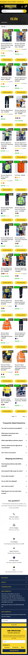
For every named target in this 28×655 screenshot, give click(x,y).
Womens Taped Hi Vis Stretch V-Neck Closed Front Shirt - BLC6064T (21, 144)
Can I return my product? (8, 453)
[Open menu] (2, 6)
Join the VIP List (14, 650)
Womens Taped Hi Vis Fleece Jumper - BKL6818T (6, 177)
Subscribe (14, 625)
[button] (4, 51)
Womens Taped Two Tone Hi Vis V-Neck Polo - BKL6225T (7, 144)
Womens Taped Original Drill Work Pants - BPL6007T (7, 209)
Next (24, 416)
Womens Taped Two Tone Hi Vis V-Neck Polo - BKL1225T (21, 239)
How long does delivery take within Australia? (11, 465)
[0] (25, 6)
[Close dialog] (25, 629)
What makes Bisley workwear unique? (12, 440)
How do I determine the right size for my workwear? (11, 447)
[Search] (25, 11)
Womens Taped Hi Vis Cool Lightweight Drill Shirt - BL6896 (20, 112)
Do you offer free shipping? (9, 481)
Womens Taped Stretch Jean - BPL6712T (7, 111)
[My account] (22, 6)
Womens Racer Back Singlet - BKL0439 (6, 78)
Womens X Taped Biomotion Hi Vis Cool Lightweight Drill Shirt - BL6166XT (20, 367)
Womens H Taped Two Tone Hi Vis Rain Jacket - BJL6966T (21, 269)
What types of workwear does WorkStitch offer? (9, 434)
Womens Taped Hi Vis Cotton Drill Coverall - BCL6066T (6, 302)
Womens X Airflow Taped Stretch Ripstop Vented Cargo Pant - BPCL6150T (6, 367)
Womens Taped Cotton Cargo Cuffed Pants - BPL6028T (21, 79)
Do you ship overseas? (7, 476)
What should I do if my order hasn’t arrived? (11, 492)
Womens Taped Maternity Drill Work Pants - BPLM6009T (20, 302)
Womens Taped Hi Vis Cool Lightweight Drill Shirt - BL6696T (6, 269)
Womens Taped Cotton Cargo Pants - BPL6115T (21, 399)
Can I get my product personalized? (11, 428)
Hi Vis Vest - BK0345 (20, 175)
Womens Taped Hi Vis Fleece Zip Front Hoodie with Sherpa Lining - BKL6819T (7, 46)
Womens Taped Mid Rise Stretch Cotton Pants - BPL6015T (20, 45)
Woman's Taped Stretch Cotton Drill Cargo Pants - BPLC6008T (7, 239)
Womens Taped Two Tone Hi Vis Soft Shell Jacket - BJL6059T (20, 209)
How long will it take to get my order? (12, 471)
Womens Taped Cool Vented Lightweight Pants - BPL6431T (20, 334)
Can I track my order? (7, 486)
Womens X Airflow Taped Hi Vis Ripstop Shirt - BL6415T (6, 400)
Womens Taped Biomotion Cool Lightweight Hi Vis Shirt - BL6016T (6, 335)
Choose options (7, 60)
